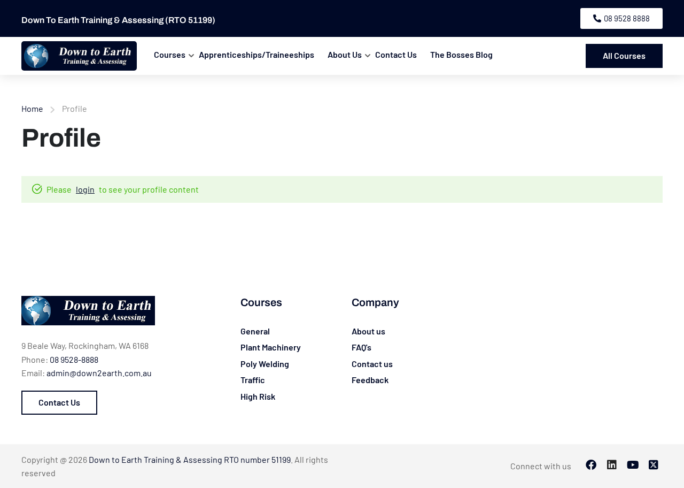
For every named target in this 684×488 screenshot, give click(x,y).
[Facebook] (591, 466)
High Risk (257, 396)
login (85, 189)
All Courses (624, 55)
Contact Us (396, 54)
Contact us (372, 364)
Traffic (252, 380)
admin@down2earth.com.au (99, 373)
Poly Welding (264, 364)
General (255, 331)
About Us (345, 54)
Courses (169, 54)
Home (32, 108)
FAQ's (361, 347)
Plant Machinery (270, 347)
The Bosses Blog (461, 54)
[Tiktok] (632, 466)
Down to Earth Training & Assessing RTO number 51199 (190, 459)
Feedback (370, 380)
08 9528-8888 (74, 359)
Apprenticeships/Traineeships (256, 54)
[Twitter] (653, 466)
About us (368, 331)
